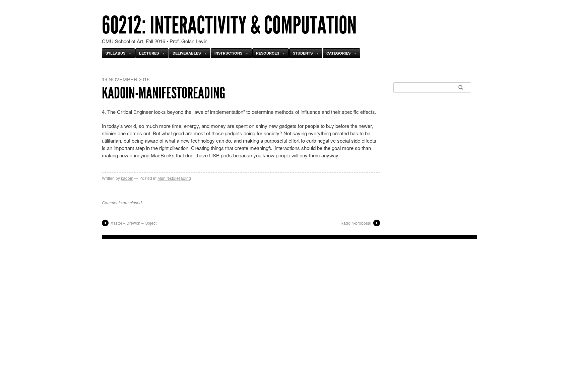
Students (303, 53)
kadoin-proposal (356, 223)
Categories (338, 53)
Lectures (149, 53)
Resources (267, 53)
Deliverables (187, 53)
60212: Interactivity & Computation (229, 25)
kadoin (127, 178)
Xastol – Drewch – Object (133, 223)
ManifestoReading (174, 178)
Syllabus (115, 53)
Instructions (228, 53)
